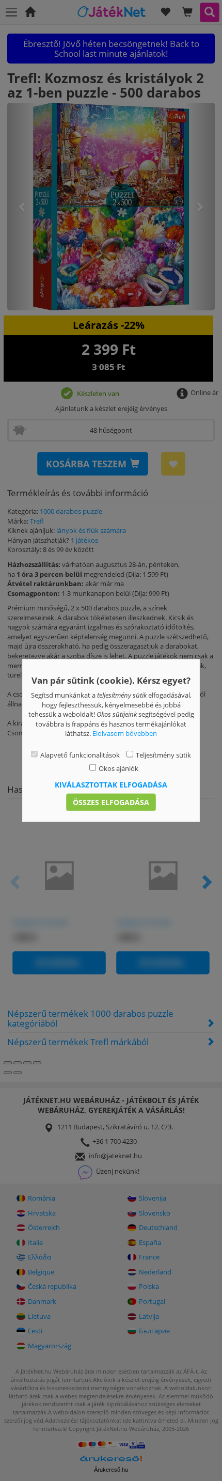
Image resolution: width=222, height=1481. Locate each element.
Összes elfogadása (111, 802)
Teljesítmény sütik (163, 754)
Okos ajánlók (118, 768)
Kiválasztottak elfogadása (111, 784)
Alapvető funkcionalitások (80, 754)
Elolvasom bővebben (124, 733)
